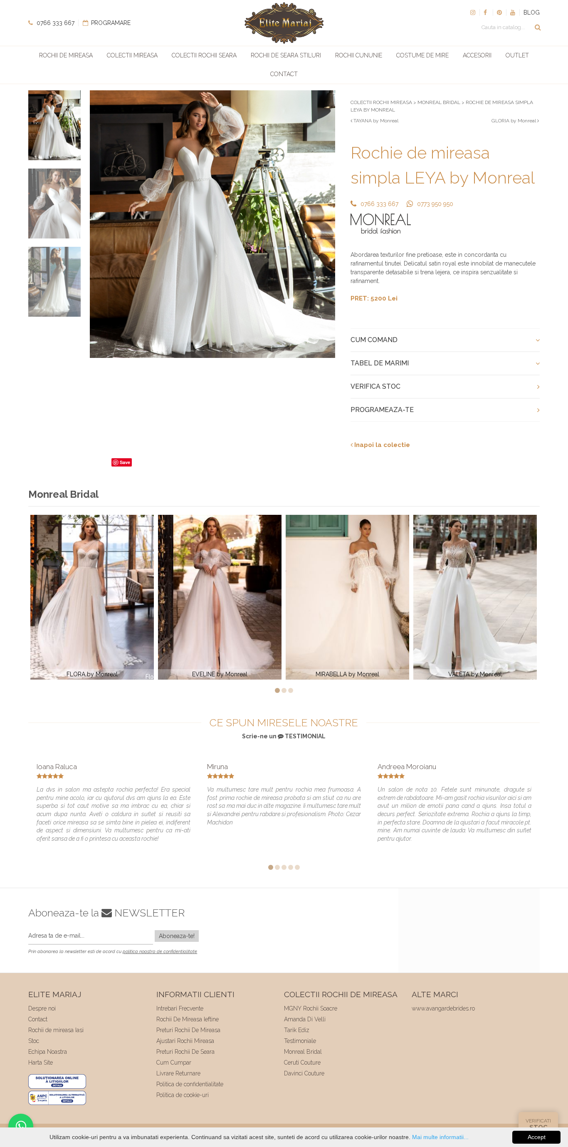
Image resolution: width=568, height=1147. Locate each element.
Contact (284, 74)
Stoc (33, 1041)
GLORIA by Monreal (514, 121)
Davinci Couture (304, 1073)
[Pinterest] (499, 12)
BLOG (532, 12)
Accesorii (477, 55)
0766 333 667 (54, 23)
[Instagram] (472, 12)
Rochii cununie (358, 55)
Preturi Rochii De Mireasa (188, 1030)
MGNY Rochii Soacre (310, 1008)
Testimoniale (300, 1041)
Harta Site (40, 1062)
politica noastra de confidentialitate (160, 951)
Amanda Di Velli (305, 1019)
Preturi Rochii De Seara (185, 1051)
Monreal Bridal (303, 1051)
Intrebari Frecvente (179, 1008)
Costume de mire (422, 55)
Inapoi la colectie (381, 445)
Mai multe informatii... (440, 1137)
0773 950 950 (435, 204)
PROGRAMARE (110, 23)
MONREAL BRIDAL (438, 102)
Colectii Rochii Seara (204, 55)
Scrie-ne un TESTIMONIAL (284, 736)
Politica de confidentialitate (189, 1084)
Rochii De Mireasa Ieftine (187, 1019)
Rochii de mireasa (66, 55)
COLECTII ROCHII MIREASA (381, 102)
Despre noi (42, 1008)
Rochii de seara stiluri (286, 55)
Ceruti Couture (302, 1062)
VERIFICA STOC (375, 386)
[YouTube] (512, 12)
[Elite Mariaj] (284, 23)
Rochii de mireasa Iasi (56, 1030)
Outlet (517, 55)
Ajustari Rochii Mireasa (185, 1041)
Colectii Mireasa (132, 55)
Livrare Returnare (178, 1073)
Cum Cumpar (173, 1062)
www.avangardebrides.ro (443, 1008)
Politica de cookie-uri (182, 1095)
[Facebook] (486, 12)
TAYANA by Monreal (375, 121)
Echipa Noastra (47, 1051)
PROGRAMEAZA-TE (382, 410)
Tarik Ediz (296, 1030)
